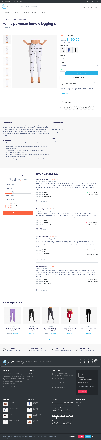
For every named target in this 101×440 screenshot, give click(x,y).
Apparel (8, 19)
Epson (57, 420)
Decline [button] (81, 436)
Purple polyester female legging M (12, 329)
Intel (69, 413)
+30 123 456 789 (59, 383)
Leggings (14, 19)
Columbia (70, 405)
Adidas (53, 402)
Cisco (53, 420)
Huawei (61, 420)
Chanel (57, 407)
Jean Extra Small (13, 408)
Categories (7, 12)
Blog (42, 12)
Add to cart (82, 73)
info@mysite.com (20, 1)
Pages (34, 12)
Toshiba (60, 423)
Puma (58, 402)
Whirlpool (65, 423)
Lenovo (65, 420)
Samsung (63, 415)
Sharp (70, 420)
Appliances (30, 382)
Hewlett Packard (55, 415)
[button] (78, 83)
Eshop (25, 12)
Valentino (58, 413)
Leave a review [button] (18, 213)
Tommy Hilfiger (63, 407)
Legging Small (22, 19)
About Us (78, 402)
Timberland (54, 410)
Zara (53, 407)
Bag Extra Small (37, 414)
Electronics (30, 376)
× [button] (92, 436)
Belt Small (11, 402)
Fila (68, 402)
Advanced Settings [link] (71, 436)
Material (62, 55)
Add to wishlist (79, 78)
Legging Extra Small (14, 420)
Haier (70, 423)
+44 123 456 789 (8, 1)
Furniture (29, 379)
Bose (53, 423)
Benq (66, 418)
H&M (65, 402)
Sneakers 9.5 (12, 414)
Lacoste (54, 405)
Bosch (67, 415)
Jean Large (36, 408)
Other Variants (64, 46)
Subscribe (82, 391)
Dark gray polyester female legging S (50, 329)
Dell (56, 423)
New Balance (59, 405)
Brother (53, 418)
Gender (62, 62)
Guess (53, 413)
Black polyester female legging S (88, 329)
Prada (71, 402)
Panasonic (70, 418)
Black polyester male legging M (31, 329)
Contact (78, 405)
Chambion (61, 410)
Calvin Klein (64, 413)
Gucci (65, 405)
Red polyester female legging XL (69, 329)
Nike (61, 402)
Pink (69, 410)
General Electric (60, 418)
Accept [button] (88, 436)
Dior (65, 410)
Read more (65, 93)
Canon (71, 415)
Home (17, 12)
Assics (53, 426)
